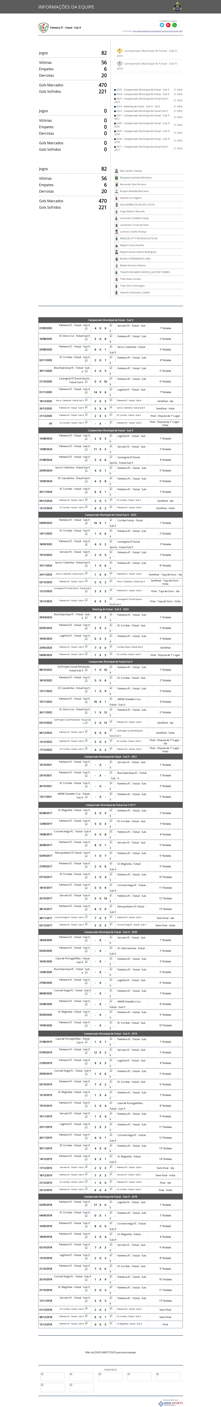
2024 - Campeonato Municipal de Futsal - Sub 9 (142, 94)
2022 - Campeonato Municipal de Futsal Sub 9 (142, 111)
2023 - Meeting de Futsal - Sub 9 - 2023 (138, 106)
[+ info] (178, 89)
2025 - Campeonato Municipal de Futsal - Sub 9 (142, 89)
